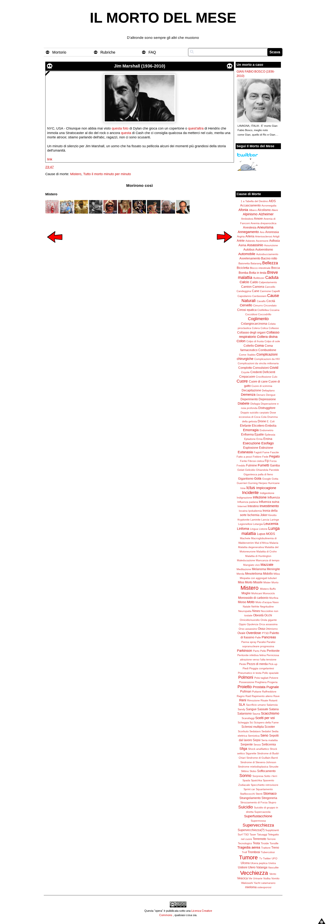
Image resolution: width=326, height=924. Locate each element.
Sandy (241, 709)
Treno (275, 847)
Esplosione (250, 447)
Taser (253, 834)
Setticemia (269, 744)
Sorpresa (257, 776)
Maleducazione (246, 560)
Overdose (253, 633)
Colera (256, 328)
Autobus (248, 249)
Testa (256, 843)
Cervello (246, 305)
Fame (265, 452)
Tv (260, 858)
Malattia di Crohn (266, 551)
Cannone (265, 291)
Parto (256, 650)
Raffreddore (269, 691)
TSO (246, 834)
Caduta (271, 277)
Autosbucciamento (267, 254)
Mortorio (59, 52)
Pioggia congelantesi (261, 668)
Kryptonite (244, 519)
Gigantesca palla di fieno (258, 474)
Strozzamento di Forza (254, 802)
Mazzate (267, 565)
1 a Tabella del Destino (254, 201)
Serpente (247, 744)
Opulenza (252, 624)
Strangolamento (250, 798)
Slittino (245, 771)
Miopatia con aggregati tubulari (258, 578)
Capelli (276, 291)
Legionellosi (245, 523)
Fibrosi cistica (256, 460)
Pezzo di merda (257, 664)
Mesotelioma (253, 573)
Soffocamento (266, 771)
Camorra (258, 286)
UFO (274, 858)
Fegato (274, 456)
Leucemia (271, 524)
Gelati (240, 469)
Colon (241, 341)
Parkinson (244, 651)
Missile (258, 582)
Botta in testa (257, 272)
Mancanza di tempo (267, 560)
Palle (258, 637)
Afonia (243, 210)
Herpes (262, 483)
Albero (253, 210)
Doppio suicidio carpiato (255, 412)
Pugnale (272, 687)
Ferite (243, 460)
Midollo (268, 573)
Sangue (251, 709)
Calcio (244, 282)
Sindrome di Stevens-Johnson (258, 762)
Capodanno (244, 296)
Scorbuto (243, 731)
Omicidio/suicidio (250, 619)
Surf (240, 834)
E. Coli (270, 421)
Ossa (261, 628)
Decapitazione (251, 390)
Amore (258, 218)
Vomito (275, 878)
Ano (262, 232)
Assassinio (255, 245)
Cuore (242, 381)
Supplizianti (272, 830)
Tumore (248, 857)
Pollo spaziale (270, 672)
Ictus (250, 487)
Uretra (272, 863)
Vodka (267, 878)
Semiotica (254, 735)
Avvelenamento (249, 258)
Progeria (272, 682)
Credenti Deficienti (262, 372)
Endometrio (266, 430)
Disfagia (255, 403)
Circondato (270, 305)
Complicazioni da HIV (267, 358)
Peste (242, 664)
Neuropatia (244, 611)
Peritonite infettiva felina (251, 655)
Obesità (258, 615)
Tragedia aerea (248, 847)
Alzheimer (266, 214)
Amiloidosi (247, 218)
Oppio (242, 624)
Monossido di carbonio (253, 597)
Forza (273, 460)
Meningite (273, 569)
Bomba (243, 272)
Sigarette (251, 753)
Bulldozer (258, 277)
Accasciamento (250, 205)
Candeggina (244, 291)
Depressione (267, 399)
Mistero (75, 174)
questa (126, 133)
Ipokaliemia (255, 510)
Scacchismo (270, 713)
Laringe (274, 519)
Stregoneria (269, 798)
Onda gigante (269, 619)
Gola (257, 478)
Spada (246, 780)
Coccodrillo (264, 314)
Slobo (253, 771)
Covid (274, 368)
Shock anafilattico (258, 748)
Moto (250, 602)
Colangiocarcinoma (254, 323)
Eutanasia (245, 452)
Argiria (241, 236)
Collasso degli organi (251, 332)
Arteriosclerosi (263, 236)
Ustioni (242, 867)
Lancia (265, 519)
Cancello (270, 286)
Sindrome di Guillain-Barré (262, 757)
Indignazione (244, 497)
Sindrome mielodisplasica (253, 766)
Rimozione (253, 700)
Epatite (259, 434)
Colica (264, 328)
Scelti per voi (265, 718)
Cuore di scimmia (261, 385)
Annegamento (248, 232)
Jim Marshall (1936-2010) (139, 66)
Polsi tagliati (261, 677)
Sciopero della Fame (266, 722)
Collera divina (267, 337)
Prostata (259, 687)
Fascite (274, 452)
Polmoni (245, 677)
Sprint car (249, 789)
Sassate (262, 709)
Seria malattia (269, 740)
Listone (263, 528)
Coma (259, 345)
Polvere (273, 677)
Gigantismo (245, 478)
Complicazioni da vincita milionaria (258, 363)
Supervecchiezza (258, 825)
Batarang (256, 263)
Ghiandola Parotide (267, 469)
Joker (264, 515)
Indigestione (267, 493)
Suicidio (245, 807)
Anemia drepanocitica (263, 223)
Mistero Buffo (268, 588)
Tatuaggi (262, 834)
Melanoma (259, 569)
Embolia (270, 425)
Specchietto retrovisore (264, 784)
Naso (275, 602)
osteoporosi (264, 887)
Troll (244, 852)
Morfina (273, 597)
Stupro (272, 802)
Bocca (275, 267)
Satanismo (244, 713)
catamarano (268, 882)
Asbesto (250, 240)
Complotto (245, 367)
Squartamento (264, 789)
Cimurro (258, 305)
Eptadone (250, 438)
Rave (276, 696)
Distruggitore (266, 407)
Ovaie (241, 633)
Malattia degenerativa (251, 547)
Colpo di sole (272, 341)
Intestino (253, 506)
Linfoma (243, 529)
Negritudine (267, 606)
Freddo (241, 465)
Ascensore (262, 240)
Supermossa (258, 820)
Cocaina (274, 309)
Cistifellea (263, 309)
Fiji (267, 460)
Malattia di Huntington (258, 555)
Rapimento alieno (262, 696)
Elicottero (258, 425)
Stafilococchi (247, 793)
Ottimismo (272, 628)
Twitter (267, 858)
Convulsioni (261, 367)
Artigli (276, 236)
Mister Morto (270, 582)
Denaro (260, 394)
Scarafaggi (248, 718)
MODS (270, 533)
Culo (274, 376)
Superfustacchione (258, 816)
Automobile (246, 254)
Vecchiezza (254, 873)
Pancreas (269, 637)
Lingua (254, 528)
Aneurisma (265, 227)
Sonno (245, 775)
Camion (246, 286)
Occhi (268, 615)
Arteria (249, 236)
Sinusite (273, 766)
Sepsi (257, 740)
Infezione (260, 497)
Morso (242, 602)
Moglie (246, 593)
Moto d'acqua (263, 602)
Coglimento (258, 318)
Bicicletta (243, 267)
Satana (274, 709)
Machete (245, 538)
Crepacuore (247, 376)
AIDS (272, 201)
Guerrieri (242, 483)
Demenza (248, 394)
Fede (265, 456)
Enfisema (247, 434)
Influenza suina (269, 501)
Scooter (269, 726)
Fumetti (263, 465)
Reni (242, 700)
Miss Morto (245, 582)
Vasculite (273, 867)
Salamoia (272, 704)
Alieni (274, 210)
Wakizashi (247, 882)
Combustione (267, 350)
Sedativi (266, 731)
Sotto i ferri (270, 776)
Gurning (253, 483)
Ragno (241, 696)
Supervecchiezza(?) (251, 830)
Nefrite (255, 606)
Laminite (255, 519)
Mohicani (256, 593)
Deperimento (249, 399)
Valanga (261, 867)
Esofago (267, 443)
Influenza (274, 497)
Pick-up (272, 664)
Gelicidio (250, 469)
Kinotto (272, 515)
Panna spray (248, 641)
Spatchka (256, 780)
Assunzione (271, 245)
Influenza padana (247, 501)
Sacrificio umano (256, 704)
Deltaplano (268, 390)
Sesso (257, 744)
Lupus (261, 533)
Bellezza (270, 263)
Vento (272, 873)
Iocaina (243, 510)
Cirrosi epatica (247, 309)
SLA (242, 704)
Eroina (267, 438)
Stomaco (270, 793)
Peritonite (273, 650)
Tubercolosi (268, 852)
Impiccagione (266, 488)
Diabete (243, 403)
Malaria (273, 542)
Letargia (258, 523)
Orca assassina (268, 624)
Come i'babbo (247, 354)
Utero (251, 867)
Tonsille (274, 843)
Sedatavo (255, 731)
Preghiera (261, 682)
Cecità (270, 301)
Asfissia (274, 240)
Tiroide (265, 843)
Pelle (263, 650)
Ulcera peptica (259, 863)
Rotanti (273, 700)
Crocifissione (263, 376)
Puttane (256, 691)
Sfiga (243, 749)
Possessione (246, 682)
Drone (262, 421)
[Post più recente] (54, 245)
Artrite (241, 240)
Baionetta (244, 263)
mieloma (251, 887)
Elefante (245, 425)
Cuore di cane (258, 381)
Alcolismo (264, 210)
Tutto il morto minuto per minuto (107, 174)
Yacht (257, 882)
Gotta (275, 478)
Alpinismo (250, 214)
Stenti (259, 793)
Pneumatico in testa (249, 672)
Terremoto (259, 838)
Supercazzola (262, 811)
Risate (264, 700)
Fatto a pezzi (244, 456)
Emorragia (251, 430)
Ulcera (245, 863)
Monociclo (269, 593)
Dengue (270, 394)
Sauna (256, 713)
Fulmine (251, 465)
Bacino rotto (269, 258)
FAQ (152, 52)
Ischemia (253, 515)
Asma (242, 245)
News (256, 611)
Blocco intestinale (260, 267)
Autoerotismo (264, 249)
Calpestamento (268, 282)
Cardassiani (259, 296)
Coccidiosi (251, 314)
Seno (264, 735)
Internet (242, 506)
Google (266, 478)
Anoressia (272, 232)
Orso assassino (248, 628)
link (49, 159)
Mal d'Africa (262, 542)
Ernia (259, 438)
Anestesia (249, 227)
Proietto (245, 686)
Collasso (274, 328)
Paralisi (261, 641)
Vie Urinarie (255, 878)
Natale (247, 606)
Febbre (257, 456)
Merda (240, 573)
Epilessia (270, 434)
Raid (248, 696)
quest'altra (196, 128)
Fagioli (258, 452)
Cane (255, 291)
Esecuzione (251, 443)
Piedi (245, 668)
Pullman (245, 691)
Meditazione (244, 569)
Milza (277, 573)
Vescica (242, 878)
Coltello (249, 345)
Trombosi (254, 852)
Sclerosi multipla (252, 726)
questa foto (120, 128)
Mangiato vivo (251, 564)
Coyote (245, 372)
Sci (251, 722)
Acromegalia (268, 205)
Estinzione (266, 447)
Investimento (269, 506)
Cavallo (261, 301)
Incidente (250, 492)
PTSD (265, 633)
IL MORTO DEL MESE (163, 18)
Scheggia (243, 722)
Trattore (266, 847)
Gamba (275, 465)
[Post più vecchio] (224, 245)
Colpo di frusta (255, 341)
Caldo (254, 282)
